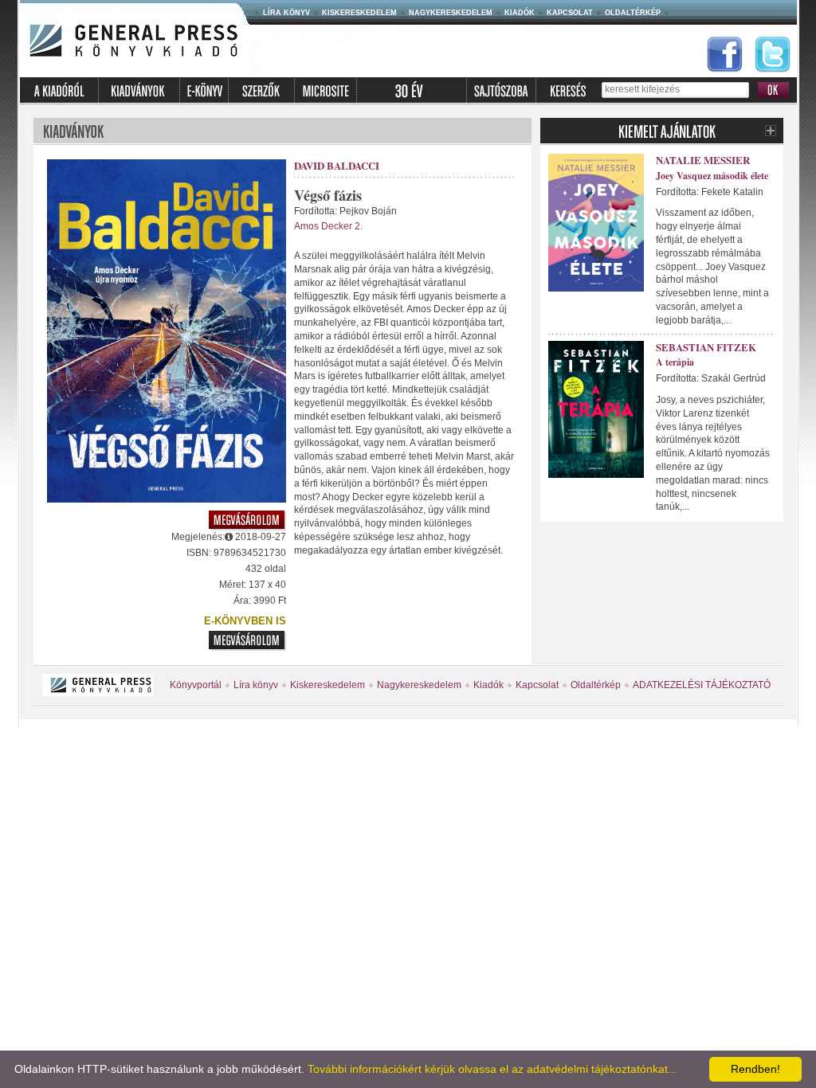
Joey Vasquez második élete (712, 175)
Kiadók (519, 13)
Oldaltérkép (633, 13)
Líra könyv (286, 13)
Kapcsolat (570, 13)
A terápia (675, 362)
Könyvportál (196, 685)
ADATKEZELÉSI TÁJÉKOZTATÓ (702, 685)
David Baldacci (336, 165)
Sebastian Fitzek (706, 346)
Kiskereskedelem (359, 13)
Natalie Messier (703, 159)
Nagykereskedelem (450, 13)
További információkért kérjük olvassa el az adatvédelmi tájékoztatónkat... (492, 1069)
